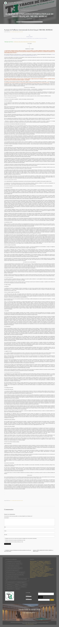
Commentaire (6, 517)
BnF (44, 563)
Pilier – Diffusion (45, 571)
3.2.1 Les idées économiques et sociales (12, 565)
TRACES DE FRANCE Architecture (29, 606)
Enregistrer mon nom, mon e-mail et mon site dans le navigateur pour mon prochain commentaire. (21, 538)
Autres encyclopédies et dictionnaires (43, 562)
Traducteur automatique (49, 574)
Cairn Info (48, 563)
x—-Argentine (16, 584)
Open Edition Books (49, 568)
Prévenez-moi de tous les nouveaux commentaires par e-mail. (15, 540)
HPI (43, 567)
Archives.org (47, 561)
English (42, 566)
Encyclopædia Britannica (35, 566)
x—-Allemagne (9, 584)
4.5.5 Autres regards (20, 572)
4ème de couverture (34, 561)
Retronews (48, 573)
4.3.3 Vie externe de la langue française (12, 570)
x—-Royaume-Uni (9, 588)
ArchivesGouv (33, 562)
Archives (27, 595)
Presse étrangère (41, 573)
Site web (5, 534)
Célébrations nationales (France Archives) (38, 564)
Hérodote (47, 567)
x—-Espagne (23, 584)
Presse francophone (34, 573)
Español (47, 566)
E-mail (5, 530)
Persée (32, 571)
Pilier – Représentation (41, 572)
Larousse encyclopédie (39, 568)
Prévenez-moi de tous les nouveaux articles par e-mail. (14, 541)
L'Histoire (32, 568)
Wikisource (32, 577)
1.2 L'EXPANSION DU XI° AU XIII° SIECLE (13, 561)
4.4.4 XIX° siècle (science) (10, 572)
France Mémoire (33, 567)
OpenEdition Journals (34, 569)
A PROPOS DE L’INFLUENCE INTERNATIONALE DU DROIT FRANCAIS (25, 41)
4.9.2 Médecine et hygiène (21, 582)
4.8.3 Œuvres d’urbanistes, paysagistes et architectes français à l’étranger (16, 579)
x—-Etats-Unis (9, 586)
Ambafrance (41, 561)
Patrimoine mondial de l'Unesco (45, 569)
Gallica (39, 567)
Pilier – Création (37, 571)
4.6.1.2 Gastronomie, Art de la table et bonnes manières (14, 574)
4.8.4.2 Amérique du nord (10, 582)
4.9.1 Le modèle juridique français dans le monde (29, 10)
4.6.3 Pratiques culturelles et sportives (12, 576)
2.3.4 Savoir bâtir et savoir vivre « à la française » (13, 563)
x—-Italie (16, 586)
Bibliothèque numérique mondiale (36, 563)
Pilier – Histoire (33, 572)
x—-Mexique (22, 586)
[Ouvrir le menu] (54, 2)
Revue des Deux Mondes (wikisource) (37, 574)
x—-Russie (17, 588)
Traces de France (15, 2)
